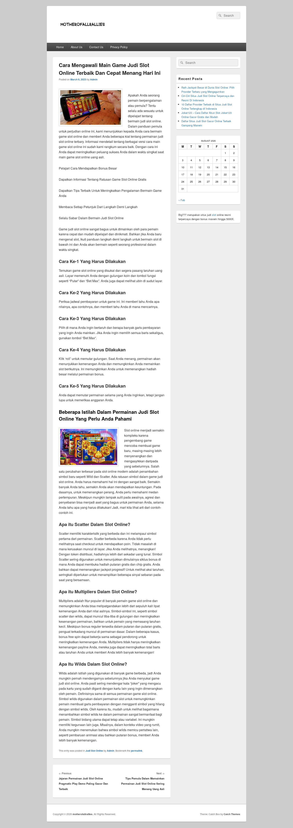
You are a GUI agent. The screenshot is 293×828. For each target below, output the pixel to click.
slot (214, 215)
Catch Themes (232, 814)
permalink (136, 750)
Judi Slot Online (94, 750)
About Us (76, 47)
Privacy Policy (119, 47)
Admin (93, 79)
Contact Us (96, 47)
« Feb (181, 200)
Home (60, 47)
